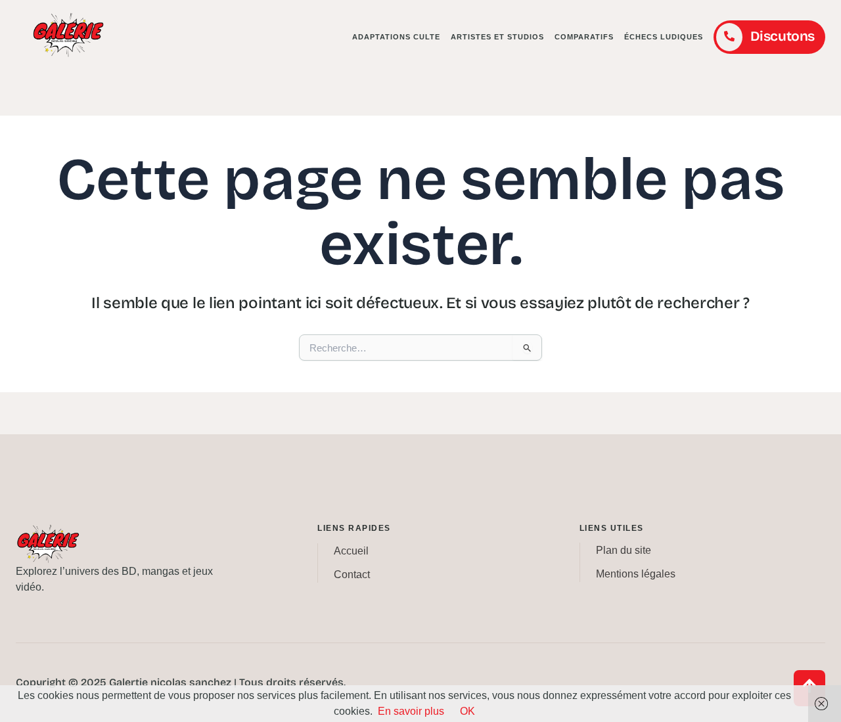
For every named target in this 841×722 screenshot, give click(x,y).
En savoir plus (411, 711)
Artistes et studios (497, 37)
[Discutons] (729, 37)
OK (467, 711)
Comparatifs (584, 37)
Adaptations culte (396, 37)
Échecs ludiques (663, 37)
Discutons (782, 36)
